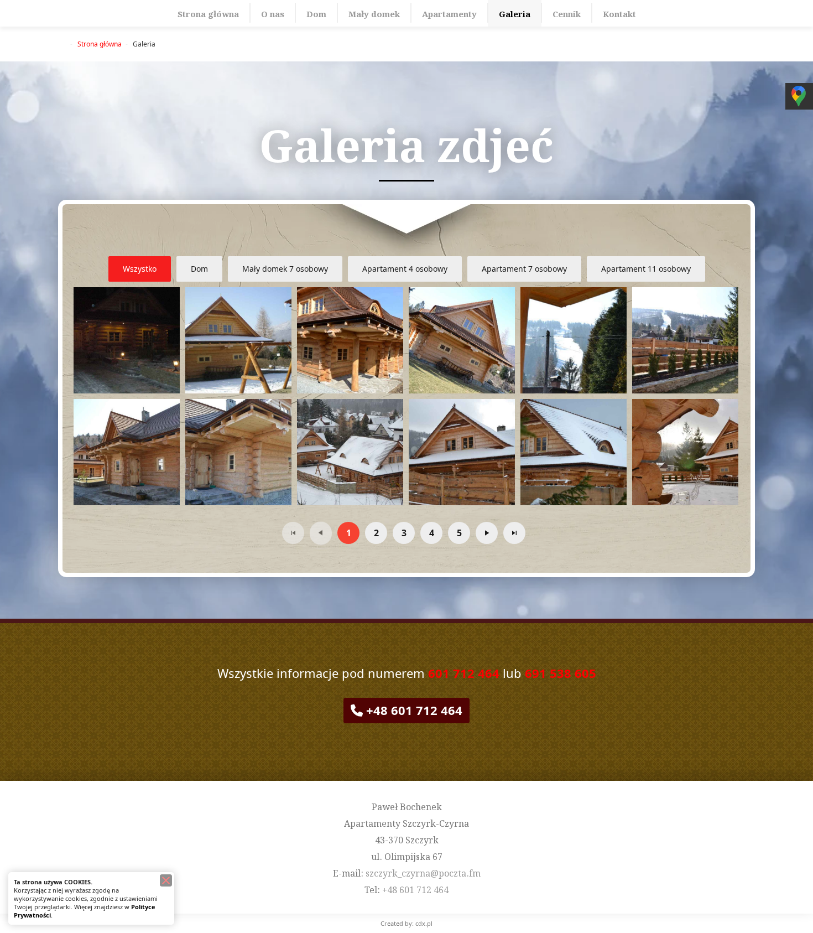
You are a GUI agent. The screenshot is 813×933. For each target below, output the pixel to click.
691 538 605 (560, 673)
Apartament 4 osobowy (404, 268)
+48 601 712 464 (412, 710)
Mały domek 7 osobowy (285, 268)
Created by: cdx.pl (406, 923)
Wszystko (140, 268)
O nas (272, 13)
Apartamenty (449, 13)
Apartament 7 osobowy (524, 268)
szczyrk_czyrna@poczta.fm (423, 872)
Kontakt (619, 13)
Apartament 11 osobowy (646, 268)
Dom (316, 13)
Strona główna (208, 13)
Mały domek (374, 13)
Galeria (514, 13)
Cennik (567, 13)
